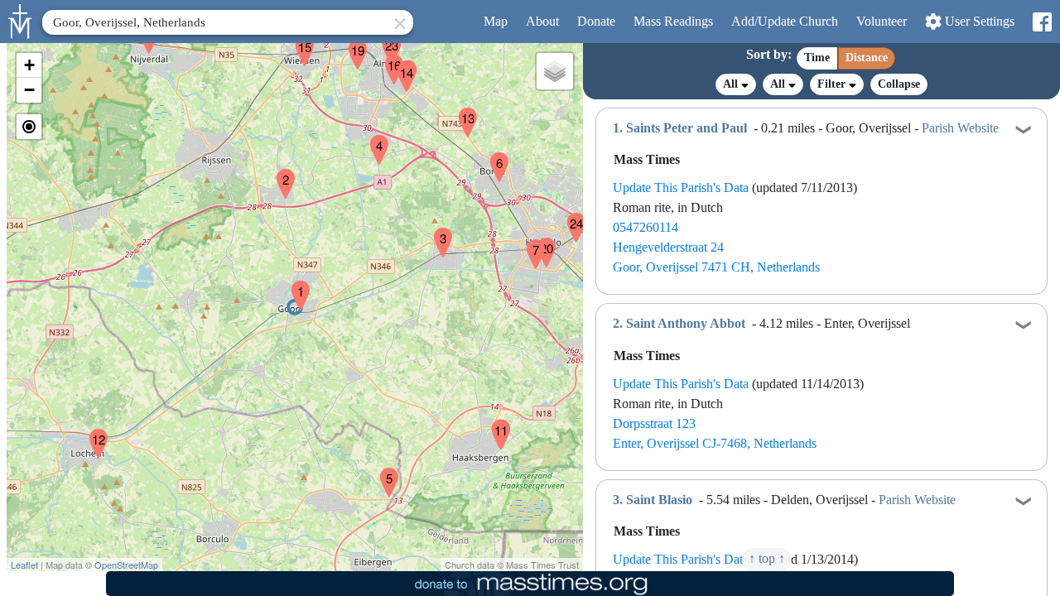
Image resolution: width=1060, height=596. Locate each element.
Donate (596, 21)
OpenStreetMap (126, 564)
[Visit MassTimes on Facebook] (1041, 22)
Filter (833, 84)
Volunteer (881, 21)
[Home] (20, 20)
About (542, 21)
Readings (673, 21)
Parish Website (960, 128)
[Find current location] (29, 126)
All (732, 84)
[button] (294, 285)
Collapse (899, 84)
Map (496, 21)
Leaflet (24, 564)
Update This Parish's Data (681, 187)
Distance (867, 57)
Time (817, 57)
